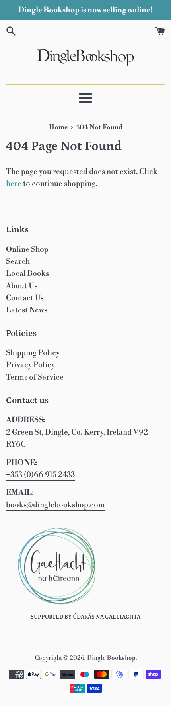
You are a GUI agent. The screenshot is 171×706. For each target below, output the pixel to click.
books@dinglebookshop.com (55, 505)
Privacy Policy (30, 365)
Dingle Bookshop (111, 658)
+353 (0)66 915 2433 (40, 474)
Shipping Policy (33, 353)
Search (18, 261)
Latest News (26, 310)
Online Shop (27, 249)
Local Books (27, 273)
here (13, 183)
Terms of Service (35, 377)
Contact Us (25, 298)
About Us (21, 286)
